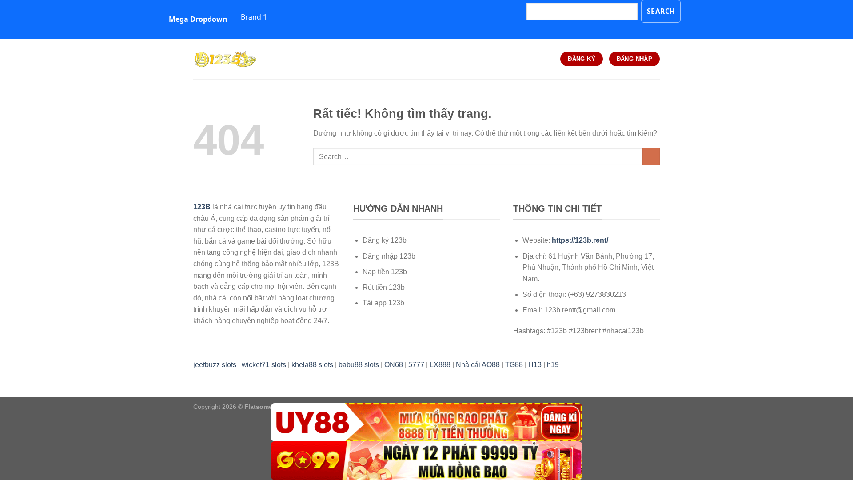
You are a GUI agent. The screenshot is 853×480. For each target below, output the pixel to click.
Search (661, 11)
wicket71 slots (264, 364)
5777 (416, 364)
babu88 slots (359, 364)
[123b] (237, 59)
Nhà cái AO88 (478, 364)
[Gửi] (651, 156)
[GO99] (426, 460)
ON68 (393, 364)
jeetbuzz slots (214, 364)
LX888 (440, 364)
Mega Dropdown (198, 19)
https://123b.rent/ (580, 240)
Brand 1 (254, 17)
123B (202, 207)
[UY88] (426, 422)
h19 (553, 364)
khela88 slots (312, 364)
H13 (535, 364)
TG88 (514, 364)
